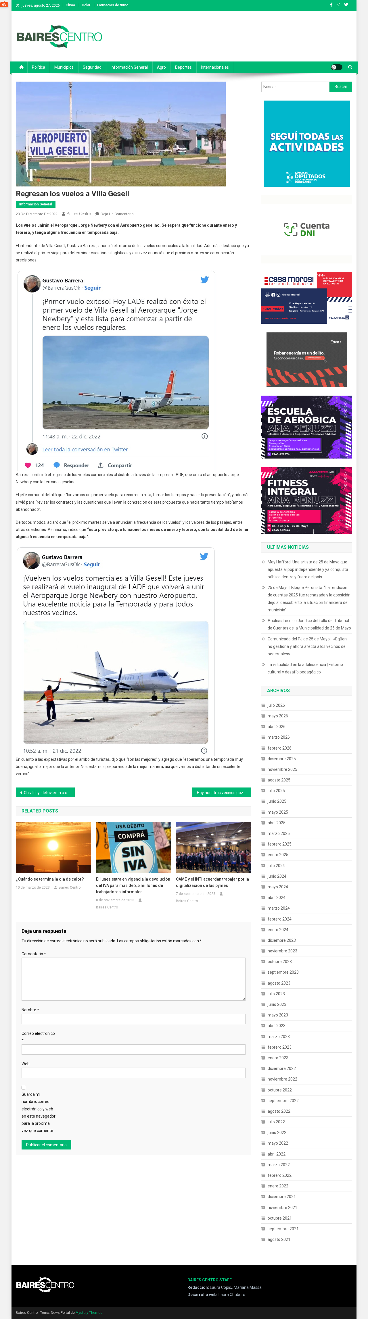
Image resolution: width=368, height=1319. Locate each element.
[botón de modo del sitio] (336, 67)
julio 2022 (276, 1122)
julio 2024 (276, 865)
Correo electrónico (38, 1037)
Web (26, 1064)
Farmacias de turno (112, 5)
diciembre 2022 (282, 1068)
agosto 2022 (279, 1111)
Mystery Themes (89, 1313)
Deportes (183, 67)
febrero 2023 (280, 1047)
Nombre (30, 1010)
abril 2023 (276, 1025)
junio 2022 (277, 1132)
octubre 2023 (280, 961)
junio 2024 (277, 876)
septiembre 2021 (283, 1228)
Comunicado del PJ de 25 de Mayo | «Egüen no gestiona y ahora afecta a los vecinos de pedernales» (307, 646)
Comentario (34, 954)
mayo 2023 (278, 1015)
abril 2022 (276, 1154)
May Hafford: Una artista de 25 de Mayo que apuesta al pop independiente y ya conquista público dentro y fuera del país (308, 569)
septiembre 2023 (283, 972)
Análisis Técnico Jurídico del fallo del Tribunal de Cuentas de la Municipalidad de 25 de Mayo (309, 624)
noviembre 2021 (282, 1207)
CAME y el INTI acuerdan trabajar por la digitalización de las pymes (212, 882)
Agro (161, 67)
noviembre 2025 (282, 769)
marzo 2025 (279, 833)
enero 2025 (278, 854)
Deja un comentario (117, 214)
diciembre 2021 (282, 1196)
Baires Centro (79, 213)
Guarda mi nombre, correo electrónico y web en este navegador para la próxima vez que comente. (38, 1112)
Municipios (64, 67)
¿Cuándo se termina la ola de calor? (50, 879)
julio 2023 (276, 993)
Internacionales (215, 67)
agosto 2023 (279, 983)
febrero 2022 (280, 1175)
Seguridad (92, 67)
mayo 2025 (278, 812)
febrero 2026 (280, 748)
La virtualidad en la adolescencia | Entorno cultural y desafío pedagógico (305, 668)
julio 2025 (276, 790)
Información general (129, 67)
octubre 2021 (280, 1218)
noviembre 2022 (282, 1079)
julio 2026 (276, 705)
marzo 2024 (279, 908)
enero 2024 (278, 929)
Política (38, 67)
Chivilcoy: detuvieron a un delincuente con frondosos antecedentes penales (49, 792)
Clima (70, 5)
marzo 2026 (279, 737)
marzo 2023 (279, 1036)
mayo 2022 (278, 1143)
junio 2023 (277, 1004)
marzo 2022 (279, 1164)
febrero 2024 (280, 919)
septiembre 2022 (283, 1100)
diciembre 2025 (282, 758)
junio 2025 (277, 801)
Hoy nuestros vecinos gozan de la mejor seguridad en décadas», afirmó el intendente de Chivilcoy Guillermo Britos (224, 792)
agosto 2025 (279, 780)
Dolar (86, 5)
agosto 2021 (279, 1239)
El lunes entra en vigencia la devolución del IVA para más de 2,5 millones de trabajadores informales (133, 885)
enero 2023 (278, 1058)
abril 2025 (276, 823)
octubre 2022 (280, 1090)
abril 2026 (276, 726)
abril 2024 (276, 897)
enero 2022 (278, 1186)
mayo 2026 (278, 716)
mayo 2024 (278, 887)
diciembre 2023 (282, 940)
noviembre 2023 (282, 951)
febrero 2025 (280, 844)
